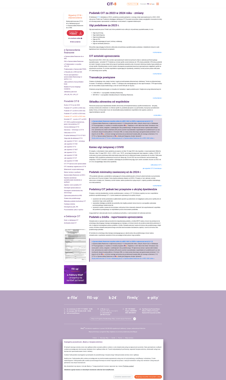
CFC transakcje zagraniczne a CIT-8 (75, 166)
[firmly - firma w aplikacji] (133, 298)
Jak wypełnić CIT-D (70, 147)
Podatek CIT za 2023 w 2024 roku (74, 113)
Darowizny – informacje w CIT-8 (74, 130)
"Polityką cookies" (128, 366)
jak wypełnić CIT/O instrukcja (152, 168)
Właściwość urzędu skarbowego (74, 169)
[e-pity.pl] (153, 298)
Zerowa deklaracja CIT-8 (71, 127)
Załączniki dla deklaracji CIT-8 (73, 138)
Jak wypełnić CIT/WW (71, 161)
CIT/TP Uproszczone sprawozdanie (75, 164)
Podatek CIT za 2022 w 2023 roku (74, 116)
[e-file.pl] (72, 297)
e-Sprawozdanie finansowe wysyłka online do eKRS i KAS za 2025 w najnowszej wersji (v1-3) (122, 121)
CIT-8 (98, 17)
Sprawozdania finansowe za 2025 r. (74, 175)
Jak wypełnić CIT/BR (70, 155)
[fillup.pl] (93, 298)
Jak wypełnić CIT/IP (70, 158)
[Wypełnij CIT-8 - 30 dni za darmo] (75, 244)
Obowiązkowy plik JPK (71, 207)
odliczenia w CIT (156, 165)
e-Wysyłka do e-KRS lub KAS (73, 72)
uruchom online (75, 38)
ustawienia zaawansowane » (123, 377)
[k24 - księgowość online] (113, 297)
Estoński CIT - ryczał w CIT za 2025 (75, 119)
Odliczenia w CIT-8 (70, 132)
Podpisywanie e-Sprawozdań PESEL (75, 69)
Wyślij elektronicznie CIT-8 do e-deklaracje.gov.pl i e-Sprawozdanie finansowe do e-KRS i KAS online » (123, 138)
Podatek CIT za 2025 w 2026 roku (74, 108)
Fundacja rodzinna (69, 204)
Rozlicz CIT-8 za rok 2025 (72, 105)
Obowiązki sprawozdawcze (72, 188)
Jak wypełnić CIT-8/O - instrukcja (74, 141)
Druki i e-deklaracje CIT (71, 220)
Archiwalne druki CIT (70, 223)
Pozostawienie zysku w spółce (73, 209)
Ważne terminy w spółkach (72, 172)
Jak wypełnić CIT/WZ (71, 144)
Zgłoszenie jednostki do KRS (73, 195)
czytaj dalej (157, 115)
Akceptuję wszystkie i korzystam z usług (148, 377)
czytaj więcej (157, 52)
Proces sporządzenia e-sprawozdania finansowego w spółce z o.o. (73, 77)
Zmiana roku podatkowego (72, 198)
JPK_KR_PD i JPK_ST (71, 94)
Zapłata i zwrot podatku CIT (73, 185)
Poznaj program (143, 3)
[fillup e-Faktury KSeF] (75, 274)
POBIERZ (73, 33)
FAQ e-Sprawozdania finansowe (73, 61)
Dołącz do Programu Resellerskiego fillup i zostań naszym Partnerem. (111, 318)
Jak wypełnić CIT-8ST (71, 149)
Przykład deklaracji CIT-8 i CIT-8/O (74, 135)
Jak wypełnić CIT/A (70, 152)
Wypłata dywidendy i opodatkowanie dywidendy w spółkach (73, 180)
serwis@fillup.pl (74, 313)
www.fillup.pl (133, 332)
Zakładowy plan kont (70, 92)
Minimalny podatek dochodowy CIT (75, 201)
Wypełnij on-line (132, 4)
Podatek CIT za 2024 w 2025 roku (74, 111)
